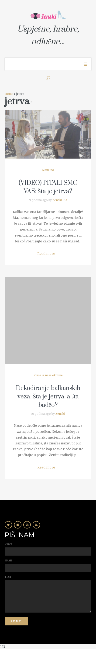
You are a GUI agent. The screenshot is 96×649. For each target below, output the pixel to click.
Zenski (60, 413)
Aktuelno (48, 170)
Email (8, 560)
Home (9, 94)
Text (8, 576)
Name (8, 544)
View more (48, 134)
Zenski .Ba (59, 200)
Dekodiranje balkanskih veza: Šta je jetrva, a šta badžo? (48, 396)
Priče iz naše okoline (48, 375)
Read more (48, 254)
